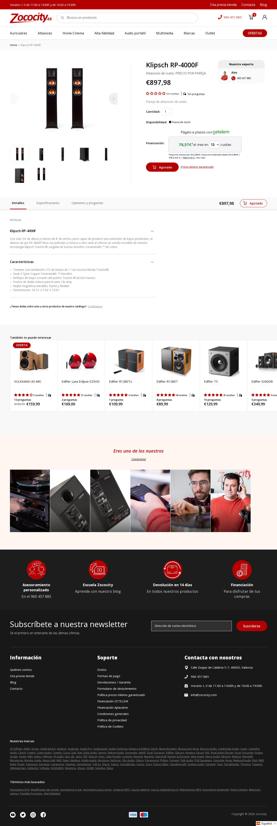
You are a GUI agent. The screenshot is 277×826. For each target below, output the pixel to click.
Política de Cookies (110, 726)
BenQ (154, 749)
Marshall (161, 756)
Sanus (115, 764)
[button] (156, 93)
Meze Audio (212, 756)
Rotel (13, 764)
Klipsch (93, 756)
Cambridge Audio (228, 749)
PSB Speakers (203, 760)
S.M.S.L (96, 764)
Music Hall (49, 760)
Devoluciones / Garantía (114, 682)
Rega (228, 760)
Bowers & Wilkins (139, 749)
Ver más (201, 157)
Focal (238, 752)
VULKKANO (57, 768)
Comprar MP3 (121, 789)
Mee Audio (197, 756)
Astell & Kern (48, 749)
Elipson (179, 752)
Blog (13, 682)
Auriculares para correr (97, 789)
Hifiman (47, 756)
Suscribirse (251, 626)
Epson (200, 752)
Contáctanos (95, 306)
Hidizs (38, 756)
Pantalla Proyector (31, 793)
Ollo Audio (128, 760)
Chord (22, 752)
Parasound (152, 760)
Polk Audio (186, 760)
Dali (73, 752)
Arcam (35, 749)
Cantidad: (153, 111)
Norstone (103, 760)
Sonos (140, 764)
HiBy (30, 756)
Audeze (62, 749)
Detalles (18, 203)
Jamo (79, 756)
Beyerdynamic (168, 749)
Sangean (44, 764)
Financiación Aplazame (112, 707)
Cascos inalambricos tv (164, 789)
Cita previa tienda (22, 676)
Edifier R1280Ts (120, 381)
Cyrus (66, 752)
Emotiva (190, 752)
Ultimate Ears (18, 768)
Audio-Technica (118, 749)
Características (22, 262)
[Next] (113, 99)
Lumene (127, 756)
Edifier (170, 752)
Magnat (138, 756)
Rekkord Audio (242, 760)
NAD (59, 760)
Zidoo (109, 768)
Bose (196, 749)
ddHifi (142, 752)
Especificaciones (48, 203)
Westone (70, 768)
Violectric (32, 768)
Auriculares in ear (71, 789)
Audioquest (100, 749)
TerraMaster (231, 764)
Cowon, (31, 752)
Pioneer (174, 760)
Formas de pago (108, 676)
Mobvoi (236, 756)
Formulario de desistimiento (116, 688)
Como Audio (44, 752)
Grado (14, 756)
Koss (102, 756)
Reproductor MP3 (190, 789)
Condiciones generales (113, 714)
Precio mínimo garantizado (197, 167)
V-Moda (44, 768)
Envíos (101, 670)
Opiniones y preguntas (87, 203)
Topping (257, 764)
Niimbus (75, 760)
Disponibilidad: (156, 122)
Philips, (164, 760)
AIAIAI (26, 749)
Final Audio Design (222, 752)
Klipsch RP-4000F (23, 231)
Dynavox (159, 752)
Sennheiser (84, 764)
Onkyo (140, 760)
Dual (150, 752)
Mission (226, 756)
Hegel (22, 756)
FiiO (207, 752)
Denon (102, 752)
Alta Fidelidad (52, 793)
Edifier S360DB (262, 381)
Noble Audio (89, 760)
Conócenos (138, 459)
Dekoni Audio (116, 752)
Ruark (21, 764)
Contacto (16, 688)
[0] (251, 18)
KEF (85, 756)
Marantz (149, 756)
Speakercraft (178, 764)
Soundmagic (127, 764)
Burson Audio (208, 749)
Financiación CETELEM (112, 701)
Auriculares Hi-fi (19, 789)
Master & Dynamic (178, 756)
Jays (67, 756)
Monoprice (16, 760)
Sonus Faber (161, 764)
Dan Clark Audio (87, 752)
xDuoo (81, 768)
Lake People (113, 756)
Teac (220, 764)
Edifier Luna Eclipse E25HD (81, 381)
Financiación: (155, 143)
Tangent (210, 764)
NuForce (116, 760)
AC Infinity (16, 749)
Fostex (258, 752)
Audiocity (73, 749)
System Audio (195, 764)
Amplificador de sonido (45, 789)
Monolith (247, 756)
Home (13, 45)
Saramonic (57, 764)
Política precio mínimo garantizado (121, 695)
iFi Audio (59, 756)
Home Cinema (238, 789)
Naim (66, 760)
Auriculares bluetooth (215, 789)
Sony (149, 764)
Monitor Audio (33, 760)
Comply (57, 752)
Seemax (70, 764)
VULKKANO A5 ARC (27, 381)
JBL (73, 756)
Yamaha (100, 768)
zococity (261, 814)
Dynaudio (131, 752)
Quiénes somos (21, 670)
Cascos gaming (140, 789)
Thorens (245, 764)
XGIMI (90, 768)
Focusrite (247, 752)
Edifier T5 (211, 381)
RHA (254, 760)
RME (261, 760)
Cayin (243, 749)
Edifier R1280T (167, 381)
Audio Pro (86, 749)
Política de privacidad (112, 720)
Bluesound (184, 749)
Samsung (32, 764)
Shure (106, 764)
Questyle (218, 760)
